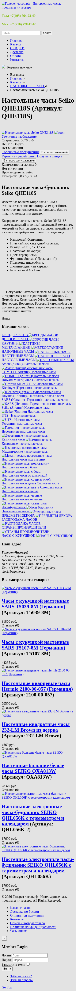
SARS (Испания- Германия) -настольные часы (35, 399)
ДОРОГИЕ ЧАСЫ (15, 339)
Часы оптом (18, 931)
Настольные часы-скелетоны (22, 499)
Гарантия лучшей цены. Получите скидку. (32, 156)
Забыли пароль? (21, 980)
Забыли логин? (21, 976)
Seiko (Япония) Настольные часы (26, 407)
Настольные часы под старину (24, 459)
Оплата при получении (27, 915)
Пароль (7, 960)
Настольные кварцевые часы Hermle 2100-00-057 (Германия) (37, 686)
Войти (7, 968)
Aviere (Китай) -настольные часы (25, 364)
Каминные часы (14, 439)
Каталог (16, 44)
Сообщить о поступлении (20, 152)
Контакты (17, 59)
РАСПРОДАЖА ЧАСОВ (19, 519)
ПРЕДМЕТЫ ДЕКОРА (19, 515)
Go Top (7, 987)
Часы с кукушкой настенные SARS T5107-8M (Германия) (35, 645)
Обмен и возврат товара (27, 923)
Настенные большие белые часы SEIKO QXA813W (33, 768)
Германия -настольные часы (22, 423)
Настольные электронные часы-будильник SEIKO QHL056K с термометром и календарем (33, 815)
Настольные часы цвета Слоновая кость (30, 483)
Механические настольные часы (25, 451)
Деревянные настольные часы (23, 431)
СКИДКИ (17, 48)
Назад (6, 318)
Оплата (15, 56)
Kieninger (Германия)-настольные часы (29, 387)
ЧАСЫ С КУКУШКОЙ (19, 535)
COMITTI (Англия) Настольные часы (29, 372)
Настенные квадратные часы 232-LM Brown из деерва (36, 727)
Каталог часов (20, 908)
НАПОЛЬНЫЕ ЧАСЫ (18, 351)
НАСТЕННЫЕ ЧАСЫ (18, 355)
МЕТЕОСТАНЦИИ (16, 347)
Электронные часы (16, 511)
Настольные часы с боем (19, 467)
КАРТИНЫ (10, 343)
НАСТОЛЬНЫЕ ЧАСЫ (19, 360)
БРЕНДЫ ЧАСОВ (15, 335)
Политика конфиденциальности (33, 927)
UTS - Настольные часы (19, 415)
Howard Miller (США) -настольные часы (30, 380)
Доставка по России (24, 911)
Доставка (16, 52)
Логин (6, 955)
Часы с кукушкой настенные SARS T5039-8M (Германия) (35, 603)
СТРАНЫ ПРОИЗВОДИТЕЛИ (24, 527)
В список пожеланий (54, 152)
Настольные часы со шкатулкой (24, 475)
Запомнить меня (13, 964)
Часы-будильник (14, 507)
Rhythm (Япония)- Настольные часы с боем (33, 396)
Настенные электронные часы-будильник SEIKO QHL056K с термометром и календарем (38, 864)
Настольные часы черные (20, 491)
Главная (16, 40)
